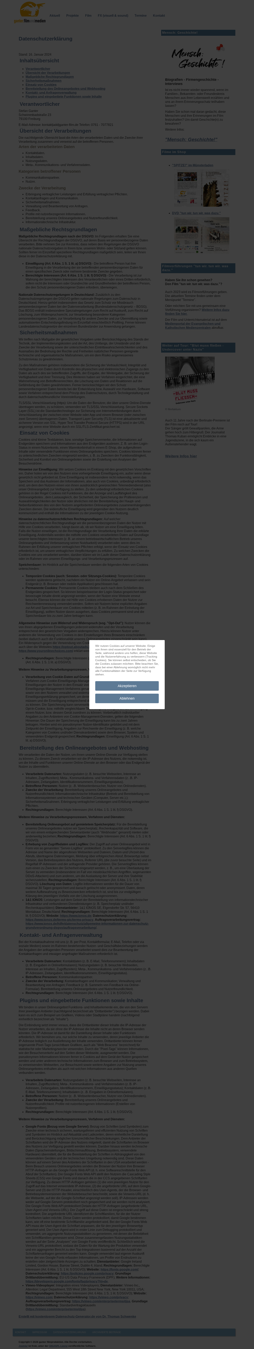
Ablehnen (127, 698)
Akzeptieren (127, 686)
